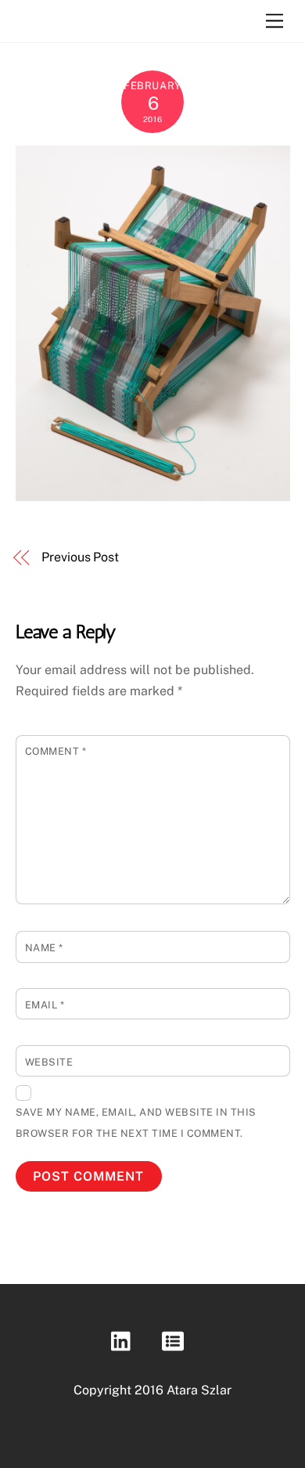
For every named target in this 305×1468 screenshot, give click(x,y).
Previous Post (80, 557)
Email (45, 1005)
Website (49, 1062)
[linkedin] (124, 1340)
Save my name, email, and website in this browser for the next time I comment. (136, 1122)
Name (44, 948)
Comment (56, 751)
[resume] (175, 1340)
